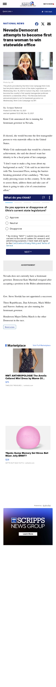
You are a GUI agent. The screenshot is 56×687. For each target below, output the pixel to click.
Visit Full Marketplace (42, 345)
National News (13, 23)
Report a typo (10, 327)
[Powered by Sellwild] (47, 506)
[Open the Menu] (4, 4)
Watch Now (48, 4)
